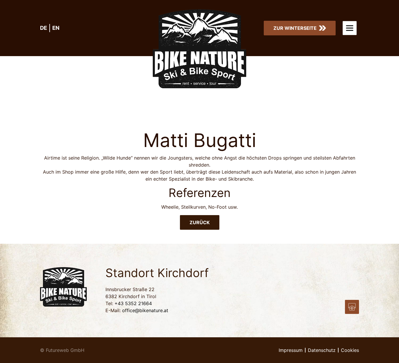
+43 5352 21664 (133, 303)
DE (43, 28)
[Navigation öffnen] (350, 28)
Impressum (291, 350)
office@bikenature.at (145, 310)
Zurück (200, 222)
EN (56, 28)
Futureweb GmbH (65, 350)
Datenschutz (322, 350)
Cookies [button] (350, 350)
